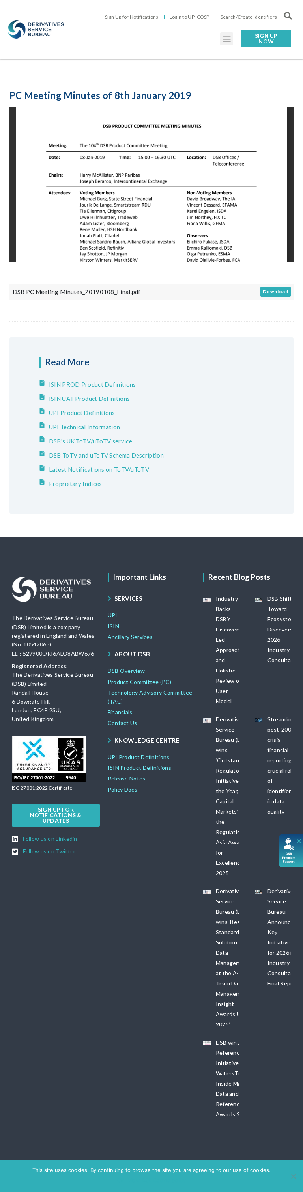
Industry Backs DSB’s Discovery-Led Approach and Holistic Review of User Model (229, 649)
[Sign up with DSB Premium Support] (291, 850)
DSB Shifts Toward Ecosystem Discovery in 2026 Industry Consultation (284, 629)
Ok (120, 1180)
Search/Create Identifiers (249, 17)
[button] (226, 38)
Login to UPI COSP (189, 17)
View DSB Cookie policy (157, 1180)
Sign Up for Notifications (132, 17)
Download (275, 291)
